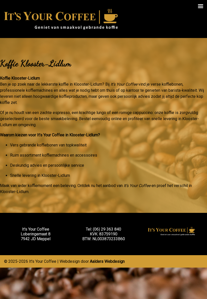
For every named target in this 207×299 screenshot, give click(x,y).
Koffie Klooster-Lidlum (35, 63)
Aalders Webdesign (107, 261)
